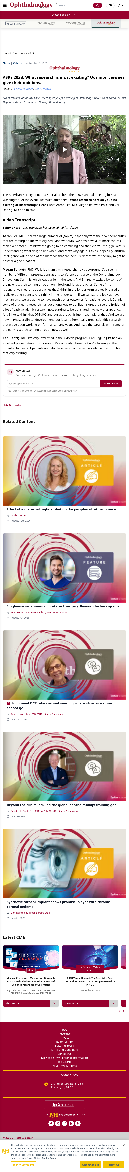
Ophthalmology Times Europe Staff (30, 912)
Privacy (64, 1037)
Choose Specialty (60, 14)
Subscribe (109, 383)
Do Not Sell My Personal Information (64, 1058)
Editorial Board (64, 1045)
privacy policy (70, 390)
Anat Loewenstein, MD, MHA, (27, 714)
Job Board (64, 1062)
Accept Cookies (90, 1164)
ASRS (18, 404)
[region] (64, 1156)
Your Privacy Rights (64, 1066)
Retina (7, 404)
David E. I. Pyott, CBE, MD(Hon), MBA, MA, (34, 811)
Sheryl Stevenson (54, 714)
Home (6, 53)
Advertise (65, 1033)
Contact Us (65, 1054)
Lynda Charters (19, 515)
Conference (18, 53)
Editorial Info (64, 1041)
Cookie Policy (49, 1158)
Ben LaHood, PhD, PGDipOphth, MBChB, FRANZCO (39, 612)
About (64, 1029)
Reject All (113, 1164)
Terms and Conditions (64, 1050)
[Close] (123, 1145)
